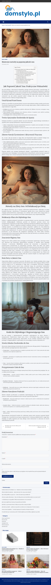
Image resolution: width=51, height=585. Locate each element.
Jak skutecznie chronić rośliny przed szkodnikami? (13, 426)
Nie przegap (6, 530)
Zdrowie (3, 526)
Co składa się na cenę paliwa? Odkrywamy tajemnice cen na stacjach (16, 499)
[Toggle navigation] (3, 22)
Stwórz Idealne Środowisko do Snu (23, 80)
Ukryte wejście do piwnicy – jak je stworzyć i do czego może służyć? (16, 492)
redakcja (34, 551)
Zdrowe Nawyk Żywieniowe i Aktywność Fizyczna (26, 73)
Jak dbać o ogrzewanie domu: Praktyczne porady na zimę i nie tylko (16, 504)
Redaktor (10, 551)
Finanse (3, 519)
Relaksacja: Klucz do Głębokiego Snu (24, 75)
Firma (3, 521)
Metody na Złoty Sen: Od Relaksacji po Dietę (24, 74)
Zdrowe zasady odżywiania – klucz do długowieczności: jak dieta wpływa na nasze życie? (21, 497)
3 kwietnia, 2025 (29, 551)
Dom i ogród (4, 59)
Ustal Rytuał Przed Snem (21, 70)
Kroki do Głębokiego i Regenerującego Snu (24, 79)
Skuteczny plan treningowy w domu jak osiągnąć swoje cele (37, 426)
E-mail (3, 458)
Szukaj (3, 480)
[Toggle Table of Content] (34, 68)
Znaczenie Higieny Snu (21, 76)
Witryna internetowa (6, 464)
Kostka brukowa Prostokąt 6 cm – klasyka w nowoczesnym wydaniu (17, 489)
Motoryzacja (4, 524)
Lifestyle (4, 523)
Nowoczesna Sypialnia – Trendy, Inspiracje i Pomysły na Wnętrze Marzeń (18, 509)
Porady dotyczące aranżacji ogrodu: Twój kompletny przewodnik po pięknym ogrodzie (21, 511)
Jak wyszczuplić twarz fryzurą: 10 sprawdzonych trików (14, 502)
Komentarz (5, 437)
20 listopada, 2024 (5, 64)
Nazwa (4, 452)
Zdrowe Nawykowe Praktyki (22, 82)
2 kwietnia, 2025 (29, 574)
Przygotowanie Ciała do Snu (22, 81)
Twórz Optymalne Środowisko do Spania (24, 71)
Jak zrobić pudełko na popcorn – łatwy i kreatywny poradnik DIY (16, 494)
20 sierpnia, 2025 (5, 551)
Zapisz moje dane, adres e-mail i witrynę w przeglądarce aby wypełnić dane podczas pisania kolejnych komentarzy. (24, 472)
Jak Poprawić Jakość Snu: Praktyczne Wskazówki (25, 69)
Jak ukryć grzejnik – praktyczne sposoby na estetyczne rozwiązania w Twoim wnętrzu (20, 507)
